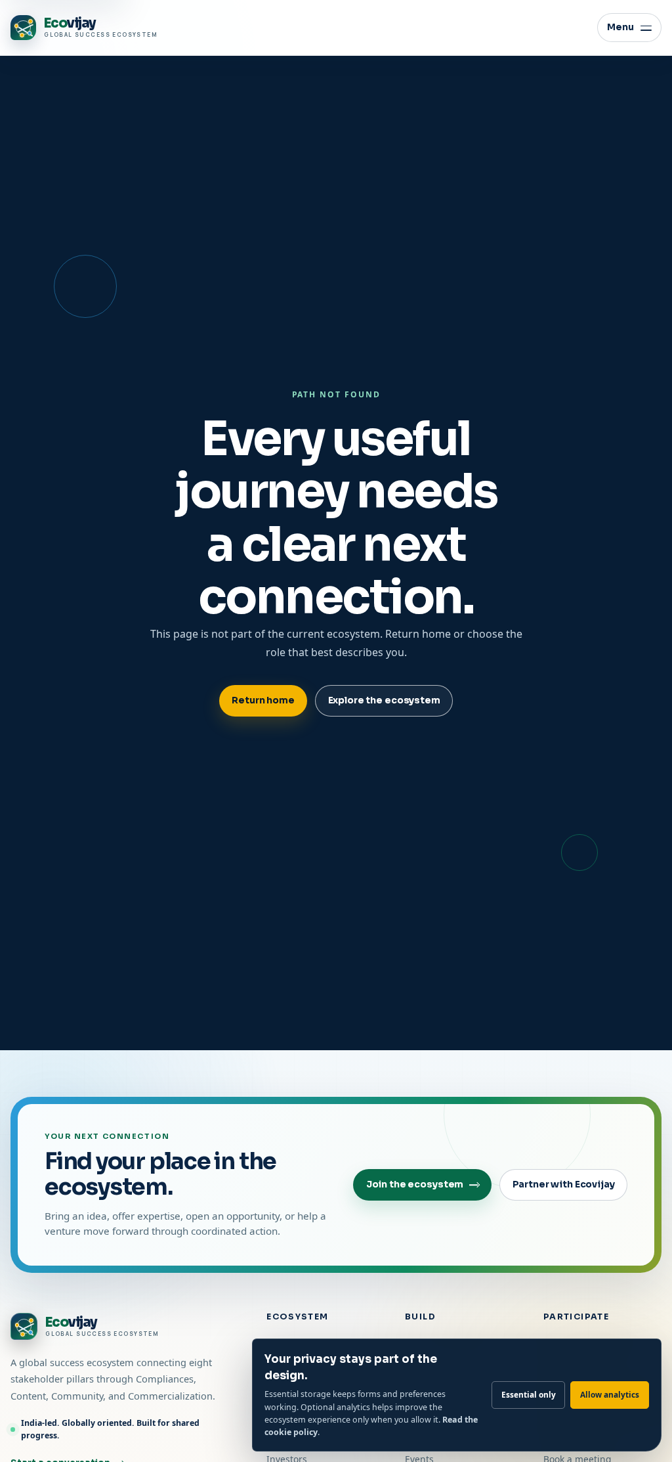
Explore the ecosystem (384, 700)
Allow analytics (609, 1394)
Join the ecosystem (415, 1184)
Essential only (528, 1394)
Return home (263, 700)
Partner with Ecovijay (564, 1184)
